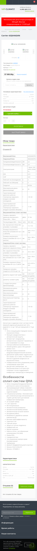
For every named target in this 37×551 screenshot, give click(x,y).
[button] (15, 2)
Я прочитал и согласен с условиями (16, 517)
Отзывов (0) (7, 149)
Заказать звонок (29, 11)
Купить (29, 85)
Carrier (24, 29)
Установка (7, 110)
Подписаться (29, 512)
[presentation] (4, 51)
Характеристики (9, 145)
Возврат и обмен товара (16, 516)
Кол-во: (5, 118)
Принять (29, 545)
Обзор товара (9, 141)
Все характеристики (29, 91)
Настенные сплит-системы (12, 29)
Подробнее (12, 548)
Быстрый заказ (18, 132)
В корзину (18, 126)
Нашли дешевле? (22, 74)
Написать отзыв (26, 486)
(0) (18, 57)
